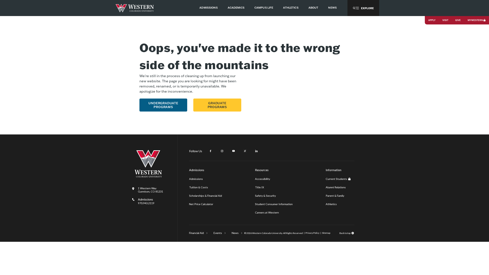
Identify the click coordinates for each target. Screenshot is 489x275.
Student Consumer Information (274, 204)
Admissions (146, 201)
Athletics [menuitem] (290, 7)
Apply (432, 20)
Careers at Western (267, 212)
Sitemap (326, 232)
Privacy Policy (312, 232)
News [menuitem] (332, 7)
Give (458, 20)
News (235, 233)
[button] (363, 8)
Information (333, 170)
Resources (262, 170)
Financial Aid (196, 233)
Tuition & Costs (198, 187)
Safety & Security (265, 195)
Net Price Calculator (201, 204)
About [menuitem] (313, 7)
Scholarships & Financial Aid (205, 195)
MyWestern (475, 20)
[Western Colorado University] (148, 176)
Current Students (336, 178)
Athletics (331, 204)
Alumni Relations (336, 187)
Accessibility (262, 178)
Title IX (259, 187)
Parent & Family (335, 195)
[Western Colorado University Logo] (135, 8)
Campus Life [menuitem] (263, 7)
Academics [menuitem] (236, 7)
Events (218, 233)
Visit (445, 20)
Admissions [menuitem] (208, 7)
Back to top (345, 233)
